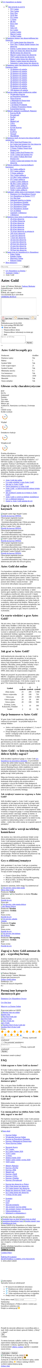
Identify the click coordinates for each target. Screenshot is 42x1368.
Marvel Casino (15, 34)
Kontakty (9, 1198)
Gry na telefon (15, 211)
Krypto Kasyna (16, 127)
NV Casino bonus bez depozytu (22, 42)
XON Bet (14, 15)
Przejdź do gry (6, 900)
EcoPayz (13, 132)
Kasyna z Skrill (11, 1174)
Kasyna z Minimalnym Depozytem (18, 1141)
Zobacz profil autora (8, 979)
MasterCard (14, 121)
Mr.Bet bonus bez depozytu (20, 53)
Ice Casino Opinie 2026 (14, 1151)
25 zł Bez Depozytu (17, 221)
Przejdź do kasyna (8, 516)
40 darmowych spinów (18, 82)
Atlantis (4, 921)
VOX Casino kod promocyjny (21, 154)
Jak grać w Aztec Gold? (14, 484)
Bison (12, 26)
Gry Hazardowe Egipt (18, 206)
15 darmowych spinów (18, 71)
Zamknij (14, 1353)
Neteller (13, 125)
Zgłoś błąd (8, 318)
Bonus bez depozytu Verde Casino (18, 1190)
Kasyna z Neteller (12, 1178)
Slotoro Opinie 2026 (13, 1158)
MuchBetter (14, 136)
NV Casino (14, 9)
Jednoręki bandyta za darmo (20, 200)
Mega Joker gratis (7, 890)
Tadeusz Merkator (28, 286)
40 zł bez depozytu (17, 225)
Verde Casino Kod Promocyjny (21, 152)
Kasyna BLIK (15, 113)
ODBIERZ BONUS (8, 297)
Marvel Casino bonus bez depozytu (23, 55)
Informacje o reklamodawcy (16, 1213)
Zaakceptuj (5, 1353)
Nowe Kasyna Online (14, 1143)
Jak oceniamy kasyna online (16, 1207)
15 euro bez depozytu (18, 242)
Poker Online (15, 254)
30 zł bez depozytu (17, 223)
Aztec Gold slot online (14, 480)
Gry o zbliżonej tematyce (15, 499)
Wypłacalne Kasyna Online (16, 1137)
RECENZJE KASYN (16, 7)
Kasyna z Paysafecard (14, 1180)
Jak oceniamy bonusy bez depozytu (19, 1209)
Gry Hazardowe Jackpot (19, 209)
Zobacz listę (5, 1366)
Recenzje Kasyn (12, 1147)
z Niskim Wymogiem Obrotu (21, 107)
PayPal (12, 117)
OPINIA (18, 516)
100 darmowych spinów (19, 90)
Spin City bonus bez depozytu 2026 (23, 51)
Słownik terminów (12, 1205)
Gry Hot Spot (15, 198)
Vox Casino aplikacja (18, 175)
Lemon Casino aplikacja (19, 182)
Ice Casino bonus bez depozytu (17, 1192)
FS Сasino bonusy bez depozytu (17, 1188)
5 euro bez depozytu (17, 236)
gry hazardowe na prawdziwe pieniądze (19, 760)
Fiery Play (14, 13)
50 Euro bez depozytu (18, 250)
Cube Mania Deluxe (8, 906)
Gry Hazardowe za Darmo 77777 (22, 196)
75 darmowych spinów (18, 88)
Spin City (13, 28)
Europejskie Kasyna (17, 109)
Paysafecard (14, 115)
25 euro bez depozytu (18, 246)
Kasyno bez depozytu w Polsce (17, 1184)
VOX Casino (10, 1153)
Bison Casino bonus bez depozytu (22, 59)
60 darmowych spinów (18, 86)
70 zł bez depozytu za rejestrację (22, 231)
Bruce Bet (14, 24)
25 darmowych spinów (18, 76)
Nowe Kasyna (15, 98)
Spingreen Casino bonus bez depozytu (24, 63)
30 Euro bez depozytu (18, 248)
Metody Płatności (30, 111)
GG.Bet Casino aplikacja (19, 177)
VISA (12, 123)
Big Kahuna (5, 936)
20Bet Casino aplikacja (18, 186)
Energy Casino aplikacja (19, 188)
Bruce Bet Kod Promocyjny (20, 146)
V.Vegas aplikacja (16, 173)
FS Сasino (14, 17)
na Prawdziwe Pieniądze (19, 96)
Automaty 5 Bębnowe (18, 213)
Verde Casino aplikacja (18, 190)
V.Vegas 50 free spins (13, 1195)
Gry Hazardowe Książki (19, 202)
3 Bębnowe (14, 215)
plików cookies (17, 1347)
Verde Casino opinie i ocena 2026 (18, 1160)
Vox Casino (14, 11)
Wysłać (29, 343)
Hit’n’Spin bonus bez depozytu (17, 1186)
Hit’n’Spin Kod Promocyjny (20, 142)
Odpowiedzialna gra (13, 1211)
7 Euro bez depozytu (18, 238)
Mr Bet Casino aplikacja (19, 184)
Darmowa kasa (31, 217)
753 (3, 321)
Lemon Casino (15, 32)
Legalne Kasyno (16, 103)
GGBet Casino (15, 36)
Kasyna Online (11, 1135)
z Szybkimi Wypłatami (18, 105)
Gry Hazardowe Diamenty (20, 204)
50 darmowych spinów (18, 84)
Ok (3, 1334)
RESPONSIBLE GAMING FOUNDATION (18, 1259)
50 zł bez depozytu (17, 227)
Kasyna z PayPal (12, 1168)
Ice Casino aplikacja (17, 169)
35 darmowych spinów (18, 80)
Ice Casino (14, 30)
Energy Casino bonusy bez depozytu (23, 49)
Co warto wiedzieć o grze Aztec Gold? (20, 482)
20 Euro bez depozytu (18, 244)
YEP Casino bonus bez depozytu (22, 57)
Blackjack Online (16, 258)
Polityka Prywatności (9, 1257)
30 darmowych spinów (18, 78)
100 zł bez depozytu (17, 233)
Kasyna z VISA (11, 1176)
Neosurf (13, 134)
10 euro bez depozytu (18, 240)
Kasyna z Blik (11, 1170)
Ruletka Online (15, 256)
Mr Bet (13, 22)
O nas (8, 1201)
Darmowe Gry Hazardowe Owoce (23, 194)
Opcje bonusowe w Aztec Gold (17, 486)
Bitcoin (13, 130)
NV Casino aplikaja (17, 171)
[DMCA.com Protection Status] (8, 1251)
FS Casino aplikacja (17, 179)
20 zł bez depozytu (17, 219)
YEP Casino (10, 1162)
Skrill (12, 119)
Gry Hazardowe (32, 252)
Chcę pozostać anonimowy (14, 1042)
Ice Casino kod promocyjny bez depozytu (25, 144)
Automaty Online (33, 192)
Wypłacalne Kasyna (17, 94)
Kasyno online (31, 92)
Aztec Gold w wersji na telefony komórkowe (22, 497)
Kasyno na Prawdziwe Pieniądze (18, 1139)
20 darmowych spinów (18, 73)
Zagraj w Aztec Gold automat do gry (19, 501)
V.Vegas (13, 19)
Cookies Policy (6, 1253)
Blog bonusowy (11, 263)
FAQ (7, 1203)
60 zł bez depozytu (17, 229)
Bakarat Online (15, 260)
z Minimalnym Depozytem (20, 100)
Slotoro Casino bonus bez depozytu (23, 61)
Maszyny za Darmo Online (11, 1006)
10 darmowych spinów (18, 69)
